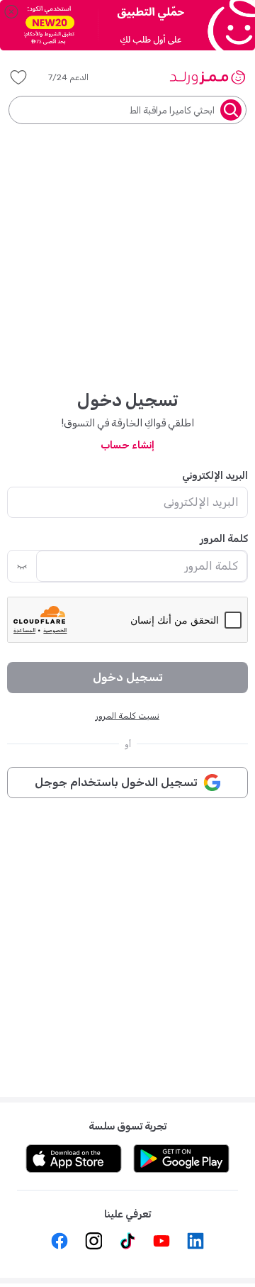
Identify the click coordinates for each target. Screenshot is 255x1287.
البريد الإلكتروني (215, 476)
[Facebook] (59, 1240)
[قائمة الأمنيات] (18, 77)
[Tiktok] (127, 1240)
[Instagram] (93, 1240)
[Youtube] (161, 1240)
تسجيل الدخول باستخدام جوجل (116, 782)
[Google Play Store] (181, 1158)
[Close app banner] (11, 11)
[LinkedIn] (195, 1240)
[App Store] (74, 1158)
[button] (78, 77)
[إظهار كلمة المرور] (22, 566)
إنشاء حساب (127, 445)
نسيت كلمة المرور (127, 716)
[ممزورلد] (207, 77)
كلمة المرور (224, 539)
